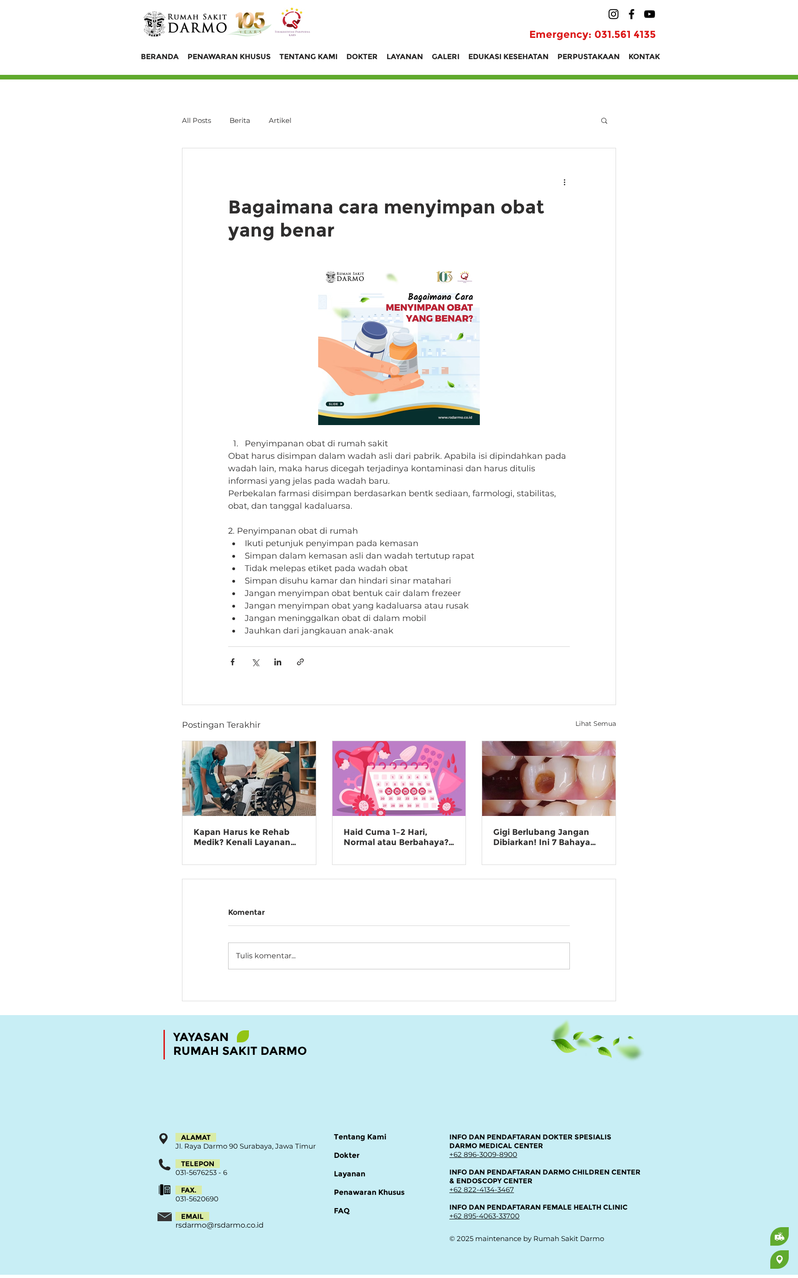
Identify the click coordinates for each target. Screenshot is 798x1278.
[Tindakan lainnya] (564, 181)
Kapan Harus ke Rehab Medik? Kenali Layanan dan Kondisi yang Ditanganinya (241, 837)
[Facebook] (631, 14)
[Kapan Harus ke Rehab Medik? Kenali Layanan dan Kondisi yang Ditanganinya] (249, 778)
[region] (743, 1236)
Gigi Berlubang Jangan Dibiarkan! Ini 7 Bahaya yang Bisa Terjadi (541, 837)
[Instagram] (613, 14)
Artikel (280, 120)
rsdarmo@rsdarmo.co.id (219, 1225)
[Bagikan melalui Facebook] (232, 661)
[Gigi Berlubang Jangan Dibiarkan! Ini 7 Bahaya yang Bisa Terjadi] (549, 778)
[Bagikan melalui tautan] (300, 661)
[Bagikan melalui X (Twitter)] (255, 661)
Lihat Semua (595, 723)
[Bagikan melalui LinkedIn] (277, 661)
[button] (604, 120)
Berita (240, 120)
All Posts (196, 120)
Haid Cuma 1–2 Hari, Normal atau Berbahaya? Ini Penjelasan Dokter (396, 837)
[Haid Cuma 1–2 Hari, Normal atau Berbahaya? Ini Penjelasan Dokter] (399, 778)
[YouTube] (649, 14)
